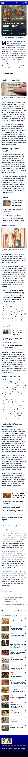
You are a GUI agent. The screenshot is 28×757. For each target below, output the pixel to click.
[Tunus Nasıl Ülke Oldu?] (5, 621)
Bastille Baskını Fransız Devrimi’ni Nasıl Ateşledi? (16, 629)
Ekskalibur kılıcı (19, 47)
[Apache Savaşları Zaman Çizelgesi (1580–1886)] (5, 660)
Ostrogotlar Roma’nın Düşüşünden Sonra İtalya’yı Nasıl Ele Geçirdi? (17, 706)
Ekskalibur (9, 290)
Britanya (3, 160)
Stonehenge (21, 249)
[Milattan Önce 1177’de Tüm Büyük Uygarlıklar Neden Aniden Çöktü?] (7, 495)
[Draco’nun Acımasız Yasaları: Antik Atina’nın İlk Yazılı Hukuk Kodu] (5, 682)
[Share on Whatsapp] (8, 33)
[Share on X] (5, 33)
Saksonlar (13, 164)
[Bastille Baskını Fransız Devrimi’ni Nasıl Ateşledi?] (5, 629)
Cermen (22, 164)
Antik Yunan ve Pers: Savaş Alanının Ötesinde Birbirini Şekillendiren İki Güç (17, 668)
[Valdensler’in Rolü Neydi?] (5, 728)
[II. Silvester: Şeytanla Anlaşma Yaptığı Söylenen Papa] (5, 698)
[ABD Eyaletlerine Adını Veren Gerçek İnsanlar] (5, 636)
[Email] (18, 610)
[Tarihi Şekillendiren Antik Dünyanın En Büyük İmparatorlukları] (7, 203)
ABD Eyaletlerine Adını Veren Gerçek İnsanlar (17, 636)
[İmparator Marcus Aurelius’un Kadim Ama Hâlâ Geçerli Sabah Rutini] (7, 331)
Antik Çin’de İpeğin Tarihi (11, 342)
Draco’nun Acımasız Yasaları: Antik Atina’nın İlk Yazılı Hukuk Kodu (18, 684)
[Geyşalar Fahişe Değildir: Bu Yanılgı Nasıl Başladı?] (5, 653)
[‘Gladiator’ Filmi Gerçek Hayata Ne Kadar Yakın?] (5, 675)
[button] (17, 3)
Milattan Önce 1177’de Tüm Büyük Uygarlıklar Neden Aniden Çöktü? (18, 495)
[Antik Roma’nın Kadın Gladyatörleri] (5, 713)
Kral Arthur (19, 43)
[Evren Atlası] (2, 3)
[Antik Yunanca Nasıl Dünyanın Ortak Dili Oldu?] (5, 720)
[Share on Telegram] (11, 33)
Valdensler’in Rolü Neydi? (16, 727)
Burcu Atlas (8, 28)
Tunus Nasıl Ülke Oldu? (16, 620)
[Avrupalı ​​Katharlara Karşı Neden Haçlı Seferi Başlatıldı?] (5, 690)
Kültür (4, 20)
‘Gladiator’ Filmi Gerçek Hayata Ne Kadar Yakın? (16, 675)
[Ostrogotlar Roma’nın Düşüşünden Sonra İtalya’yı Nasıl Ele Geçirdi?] (5, 705)
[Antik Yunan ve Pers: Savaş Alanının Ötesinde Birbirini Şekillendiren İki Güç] (5, 667)
